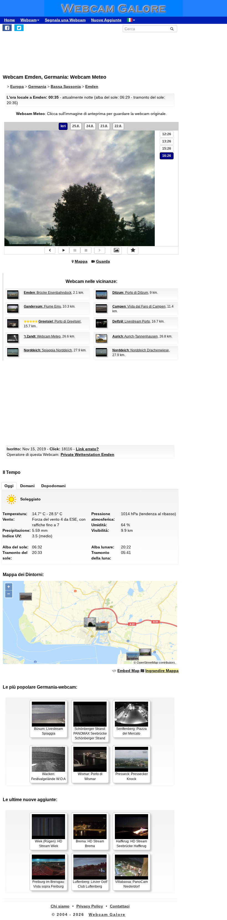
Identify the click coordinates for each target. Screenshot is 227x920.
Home (9, 20)
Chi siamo (60, 906)
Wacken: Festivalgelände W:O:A (48, 776)
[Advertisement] (110, 50)
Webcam (28, 20)
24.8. (90, 126)
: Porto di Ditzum (130, 293)
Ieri (63, 126)
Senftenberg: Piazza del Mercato (131, 731)
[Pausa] (74, 250)
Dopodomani (53, 486)
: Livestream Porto (131, 321)
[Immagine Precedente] (49, 250)
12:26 (166, 134)
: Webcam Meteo (42, 336)
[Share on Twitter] (19, 27)
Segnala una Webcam (65, 20)
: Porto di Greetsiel (59, 321)
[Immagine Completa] (116, 250)
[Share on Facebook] (7, 27)
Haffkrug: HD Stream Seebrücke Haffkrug (131, 843)
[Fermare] (85, 250)
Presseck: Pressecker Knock (131, 776)
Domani (27, 486)
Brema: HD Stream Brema (90, 843)
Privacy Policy (89, 906)
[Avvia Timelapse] (63, 250)
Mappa (81, 261)
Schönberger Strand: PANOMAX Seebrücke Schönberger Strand (90, 733)
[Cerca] (172, 29)
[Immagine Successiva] (99, 250)
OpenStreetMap (147, 662)
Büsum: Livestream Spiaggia (48, 731)
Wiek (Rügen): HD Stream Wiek (48, 843)
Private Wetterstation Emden (87, 454)
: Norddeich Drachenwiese (140, 350)
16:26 (166, 156)
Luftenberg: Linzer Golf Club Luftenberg (90, 884)
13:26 (166, 141)
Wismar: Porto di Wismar (90, 776)
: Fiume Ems (42, 306)
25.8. (76, 126)
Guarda (103, 261)
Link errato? (87, 449)
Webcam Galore (107, 914)
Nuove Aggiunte (106, 20)
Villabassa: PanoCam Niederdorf (131, 884)
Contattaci (120, 906)
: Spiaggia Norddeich (48, 350)
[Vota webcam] (132, 250)
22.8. (118, 126)
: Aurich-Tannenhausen (135, 336)
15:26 (166, 148)
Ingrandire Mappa (162, 670)
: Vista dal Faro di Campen (139, 306)
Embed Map (128, 670)
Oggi (9, 486)
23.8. (104, 126)
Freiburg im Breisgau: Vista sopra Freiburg (48, 884)
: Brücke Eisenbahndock (47, 293)
